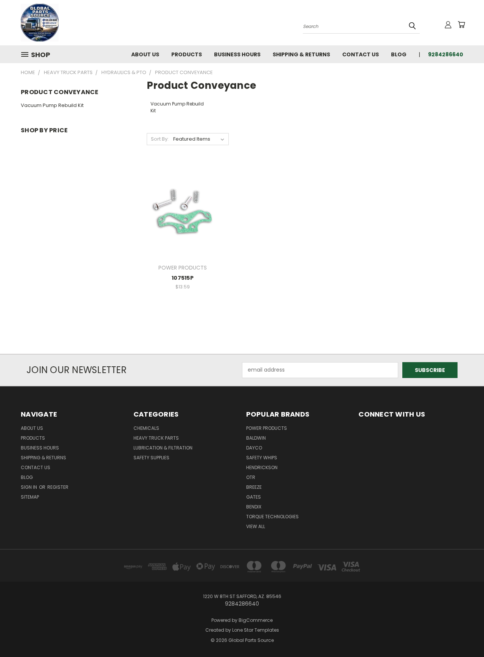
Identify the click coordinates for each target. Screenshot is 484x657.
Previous (464, 633)
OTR (250, 477)
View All (255, 526)
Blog (398, 54)
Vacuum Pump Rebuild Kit (52, 105)
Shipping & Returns (301, 54)
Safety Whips (261, 457)
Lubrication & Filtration (162, 448)
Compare (180, 210)
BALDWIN (256, 438)
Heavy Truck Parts (156, 438)
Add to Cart (183, 224)
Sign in (29, 487)
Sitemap (30, 497)
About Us (145, 54)
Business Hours (237, 54)
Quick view (183, 195)
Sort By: (160, 139)
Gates (253, 497)
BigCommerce (256, 620)
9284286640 (445, 54)
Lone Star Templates (255, 630)
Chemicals (146, 428)
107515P (183, 278)
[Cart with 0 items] (461, 24)
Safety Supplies (151, 457)
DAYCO (254, 448)
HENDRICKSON (262, 467)
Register (57, 487)
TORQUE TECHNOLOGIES (272, 516)
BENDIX (253, 507)
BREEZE (254, 487)
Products (186, 54)
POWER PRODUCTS (266, 428)
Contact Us (360, 54)
